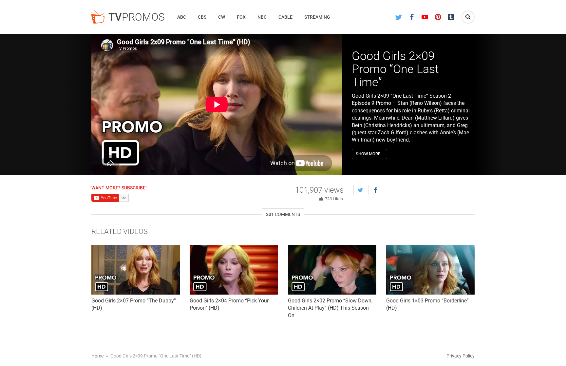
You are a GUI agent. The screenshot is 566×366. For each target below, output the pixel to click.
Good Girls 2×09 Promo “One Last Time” (395, 69)
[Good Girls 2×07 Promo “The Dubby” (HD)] (135, 270)
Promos (136, 17)
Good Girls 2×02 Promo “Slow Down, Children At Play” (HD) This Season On (330, 308)
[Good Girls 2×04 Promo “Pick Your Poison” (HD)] (234, 270)
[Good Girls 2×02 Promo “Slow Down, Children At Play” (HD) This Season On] (332, 270)
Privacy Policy (460, 355)
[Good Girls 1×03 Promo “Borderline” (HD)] (430, 270)
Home (97, 355)
